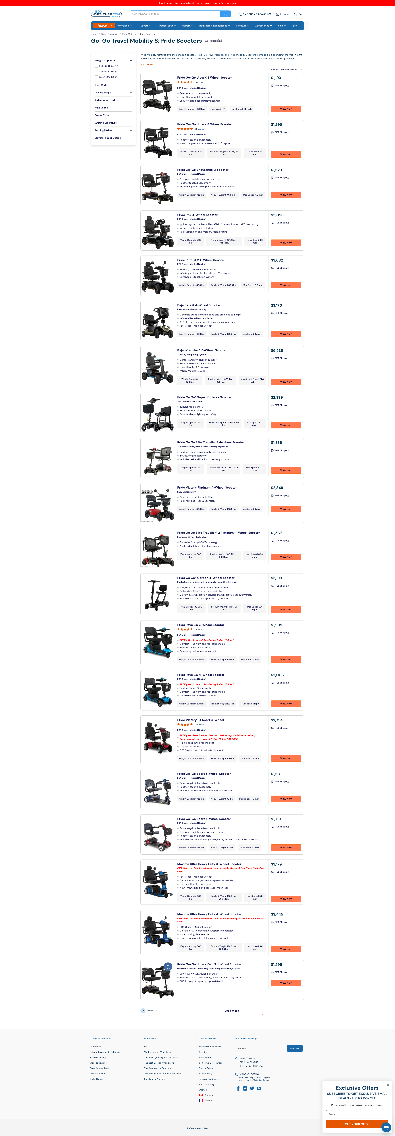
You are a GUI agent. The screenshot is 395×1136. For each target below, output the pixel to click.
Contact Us (95, 1046)
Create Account (98, 1073)
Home (94, 34)
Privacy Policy (205, 1073)
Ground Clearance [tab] (106, 122)
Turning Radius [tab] (103, 130)
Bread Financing (98, 1057)
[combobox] (175, 13)
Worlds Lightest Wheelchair (158, 1052)
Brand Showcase (110, 34)
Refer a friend (205, 1057)
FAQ (146, 1046)
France (208, 1100)
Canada (208, 1095)
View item (286, 109)
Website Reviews (98, 1062)
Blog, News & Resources (210, 1062)
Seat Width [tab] (101, 85)
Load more (232, 1011)
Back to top (152, 1010)
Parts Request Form (99, 1068)
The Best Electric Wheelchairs (159, 1062)
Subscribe (295, 1048)
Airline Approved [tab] (105, 100)
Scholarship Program (154, 1079)
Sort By (274, 69)
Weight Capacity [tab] (105, 60)
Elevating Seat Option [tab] (108, 137)
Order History (96, 1079)
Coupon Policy (206, 1068)
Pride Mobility (129, 34)
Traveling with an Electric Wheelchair (162, 1073)
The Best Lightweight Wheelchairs (161, 1057)
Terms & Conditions (208, 1079)
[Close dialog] (388, 1085)
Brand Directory (206, 1084)
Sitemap (203, 1089)
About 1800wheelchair (210, 1046)
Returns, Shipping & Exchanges (105, 1052)
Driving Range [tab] (103, 92)
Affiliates (203, 1052)
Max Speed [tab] (101, 107)
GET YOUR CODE (357, 1124)
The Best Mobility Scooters (157, 1068)
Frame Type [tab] (102, 115)
